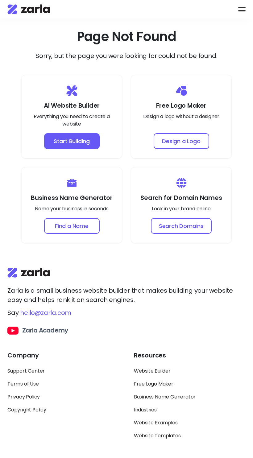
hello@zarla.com (45, 312)
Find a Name (72, 226)
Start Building (72, 141)
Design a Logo (181, 141)
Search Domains (181, 226)
